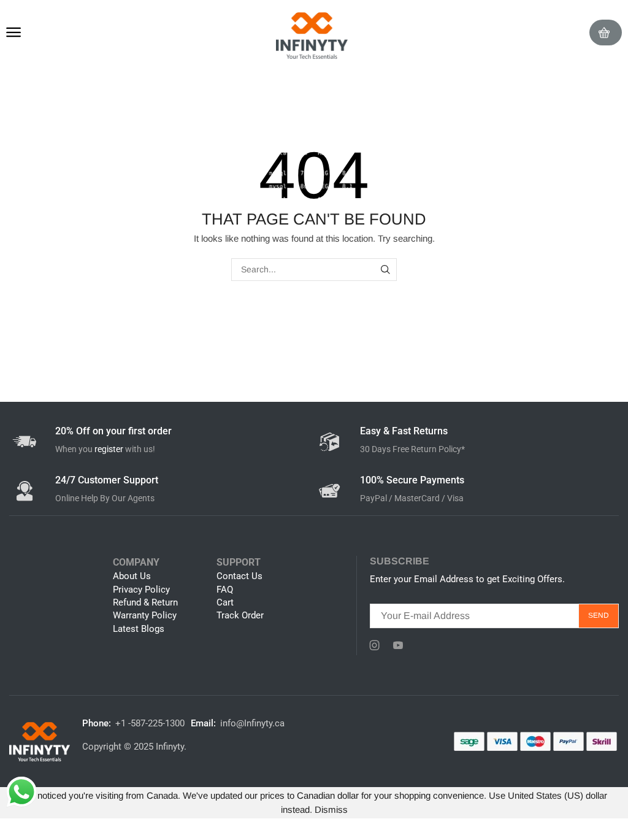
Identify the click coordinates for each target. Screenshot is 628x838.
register (108, 449)
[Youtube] (398, 645)
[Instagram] (375, 645)
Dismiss (331, 809)
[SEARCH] (385, 269)
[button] (13, 32)
